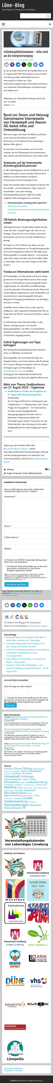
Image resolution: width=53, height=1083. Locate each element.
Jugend (26, 779)
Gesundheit (27, 773)
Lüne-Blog (13, 5)
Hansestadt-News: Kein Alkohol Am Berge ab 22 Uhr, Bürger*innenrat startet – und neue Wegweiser (26, 745)
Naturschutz (42, 788)
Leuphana (18, 785)
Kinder (33, 779)
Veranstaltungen (16, 804)
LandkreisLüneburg (36, 782)
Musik (20, 788)
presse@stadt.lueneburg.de (15, 371)
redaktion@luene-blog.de (16, 448)
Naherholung (28, 788)
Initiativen (27, 776)
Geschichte (16, 773)
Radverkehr (29, 790)
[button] (6, 64)
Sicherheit (17, 798)
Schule (36, 795)
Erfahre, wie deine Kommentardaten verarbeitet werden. (22, 594)
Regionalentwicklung (13, 795)
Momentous (37, 1080)
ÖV (24, 808)
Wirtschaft (35, 805)
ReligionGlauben (28, 795)
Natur (35, 788)
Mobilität (10, 787)
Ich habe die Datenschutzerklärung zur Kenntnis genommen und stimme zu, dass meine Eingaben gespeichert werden (27, 568)
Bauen (18, 768)
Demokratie (8, 771)
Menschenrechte (41, 785)
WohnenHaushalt (35, 473)
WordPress (24, 1080)
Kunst (22, 782)
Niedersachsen (9, 790)
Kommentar (10, 496)
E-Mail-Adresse (12, 537)
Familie (24, 771)
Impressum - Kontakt (13, 1070)
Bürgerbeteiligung (39, 769)
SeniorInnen (8, 798)
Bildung (27, 768)
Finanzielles (35, 771)
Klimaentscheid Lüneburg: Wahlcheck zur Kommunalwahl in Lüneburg (26, 717)
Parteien (19, 790)
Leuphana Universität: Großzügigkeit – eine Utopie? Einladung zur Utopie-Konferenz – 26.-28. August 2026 (27, 668)
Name (8, 526)
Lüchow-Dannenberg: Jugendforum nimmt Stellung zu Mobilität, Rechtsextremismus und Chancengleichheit (27, 652)
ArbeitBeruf (9, 769)
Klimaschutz (11, 781)
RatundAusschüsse (15, 792)
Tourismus (32, 802)
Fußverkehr (7, 773)
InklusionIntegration (13, 779)
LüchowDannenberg (29, 784)
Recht (30, 793)
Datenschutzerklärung (13, 1068)
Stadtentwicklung (16, 801)
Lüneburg (10, 469)
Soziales (25, 473)
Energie (9, 473)
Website (8, 548)
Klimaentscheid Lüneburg (14, 729)
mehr (12, 105)
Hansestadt (17, 473)
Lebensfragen (9, 785)
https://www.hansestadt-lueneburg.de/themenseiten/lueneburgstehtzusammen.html (28, 209)
